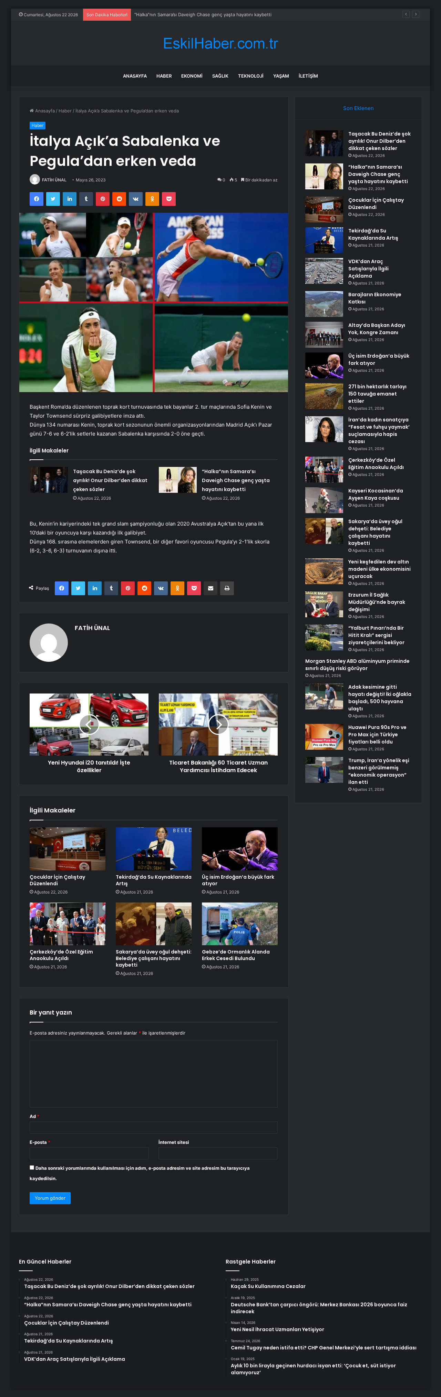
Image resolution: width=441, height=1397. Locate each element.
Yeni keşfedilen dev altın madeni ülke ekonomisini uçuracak (379, 569)
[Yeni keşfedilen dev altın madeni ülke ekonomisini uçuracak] (324, 571)
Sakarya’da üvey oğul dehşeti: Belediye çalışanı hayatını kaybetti (154, 958)
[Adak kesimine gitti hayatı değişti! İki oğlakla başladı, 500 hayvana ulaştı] (324, 696)
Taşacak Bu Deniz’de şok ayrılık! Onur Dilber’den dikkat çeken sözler (110, 480)
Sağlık (220, 76)
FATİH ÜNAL (54, 179)
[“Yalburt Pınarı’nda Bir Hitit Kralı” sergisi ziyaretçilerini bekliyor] (324, 637)
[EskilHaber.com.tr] (220, 43)
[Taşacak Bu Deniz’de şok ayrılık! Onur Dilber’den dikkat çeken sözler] (49, 480)
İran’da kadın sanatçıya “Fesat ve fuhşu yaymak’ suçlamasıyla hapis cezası (379, 430)
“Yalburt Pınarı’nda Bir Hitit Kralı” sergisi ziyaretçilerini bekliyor (376, 635)
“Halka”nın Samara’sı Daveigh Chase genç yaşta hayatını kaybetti (236, 480)
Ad (34, 1116)
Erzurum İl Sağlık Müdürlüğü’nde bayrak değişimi (376, 602)
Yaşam (281, 76)
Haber (164, 76)
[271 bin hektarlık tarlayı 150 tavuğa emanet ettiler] (324, 396)
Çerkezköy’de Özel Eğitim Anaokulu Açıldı (61, 955)
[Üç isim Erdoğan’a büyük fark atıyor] (240, 848)
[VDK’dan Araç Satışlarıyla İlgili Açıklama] (324, 271)
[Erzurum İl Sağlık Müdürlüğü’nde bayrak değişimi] (324, 604)
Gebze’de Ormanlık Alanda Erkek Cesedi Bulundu (236, 955)
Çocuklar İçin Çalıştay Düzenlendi (169, 14)
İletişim (308, 76)
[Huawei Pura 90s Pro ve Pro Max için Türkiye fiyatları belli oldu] (324, 737)
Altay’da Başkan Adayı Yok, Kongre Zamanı (376, 329)
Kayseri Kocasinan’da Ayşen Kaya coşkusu (375, 494)
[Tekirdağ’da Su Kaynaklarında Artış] (154, 848)
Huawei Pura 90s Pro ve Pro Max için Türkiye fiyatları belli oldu (377, 734)
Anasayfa (135, 76)
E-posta (40, 1142)
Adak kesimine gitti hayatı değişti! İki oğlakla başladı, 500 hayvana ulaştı (379, 697)
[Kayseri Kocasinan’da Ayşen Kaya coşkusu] (324, 500)
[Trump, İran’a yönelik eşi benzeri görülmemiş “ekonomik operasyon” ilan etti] (324, 770)
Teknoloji (251, 76)
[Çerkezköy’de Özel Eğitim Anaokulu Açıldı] (67, 923)
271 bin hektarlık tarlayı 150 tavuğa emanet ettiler (377, 394)
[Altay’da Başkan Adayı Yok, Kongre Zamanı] (324, 335)
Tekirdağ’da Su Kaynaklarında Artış (154, 880)
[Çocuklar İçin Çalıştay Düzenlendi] (67, 848)
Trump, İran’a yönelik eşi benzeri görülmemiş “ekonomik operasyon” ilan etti (378, 771)
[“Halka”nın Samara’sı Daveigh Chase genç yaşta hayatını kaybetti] (178, 480)
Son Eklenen (358, 108)
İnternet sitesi (173, 1142)
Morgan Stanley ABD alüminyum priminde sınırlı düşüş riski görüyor (357, 665)
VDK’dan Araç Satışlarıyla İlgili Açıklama (368, 268)
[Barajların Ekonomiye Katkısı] (324, 304)
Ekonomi (192, 76)
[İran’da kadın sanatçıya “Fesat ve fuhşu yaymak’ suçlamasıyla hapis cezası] (324, 429)
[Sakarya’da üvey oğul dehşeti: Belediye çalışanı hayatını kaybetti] (154, 923)
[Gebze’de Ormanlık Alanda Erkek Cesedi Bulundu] (240, 923)
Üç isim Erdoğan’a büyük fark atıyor (238, 880)
